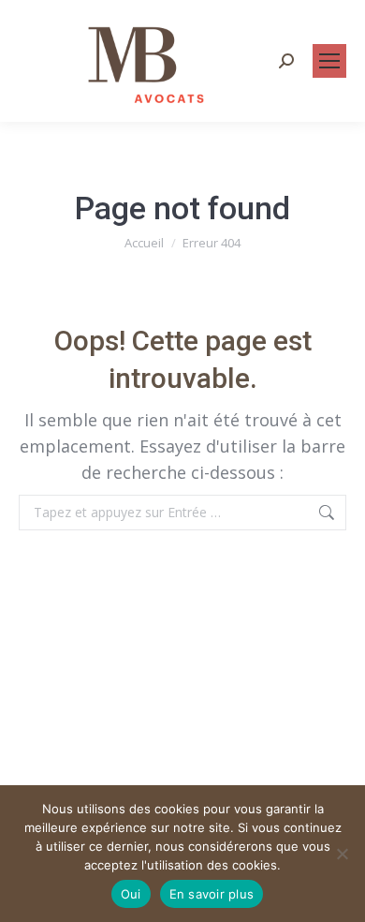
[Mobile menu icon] (329, 61)
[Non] (341, 853)
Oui (131, 893)
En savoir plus (212, 893)
